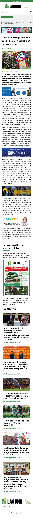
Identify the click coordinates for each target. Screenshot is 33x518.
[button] (30, 12)
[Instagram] (16, 512)
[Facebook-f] (12, 512)
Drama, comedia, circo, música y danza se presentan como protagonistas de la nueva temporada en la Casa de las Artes (16, 334)
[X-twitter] (21, 512)
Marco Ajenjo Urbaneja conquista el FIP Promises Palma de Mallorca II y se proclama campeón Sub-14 (16, 366)
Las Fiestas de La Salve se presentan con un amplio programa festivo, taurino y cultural (16, 451)
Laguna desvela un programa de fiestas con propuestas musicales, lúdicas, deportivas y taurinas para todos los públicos (15, 483)
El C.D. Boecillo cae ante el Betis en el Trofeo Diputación (16, 423)
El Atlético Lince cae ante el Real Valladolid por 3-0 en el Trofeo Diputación (15, 395)
